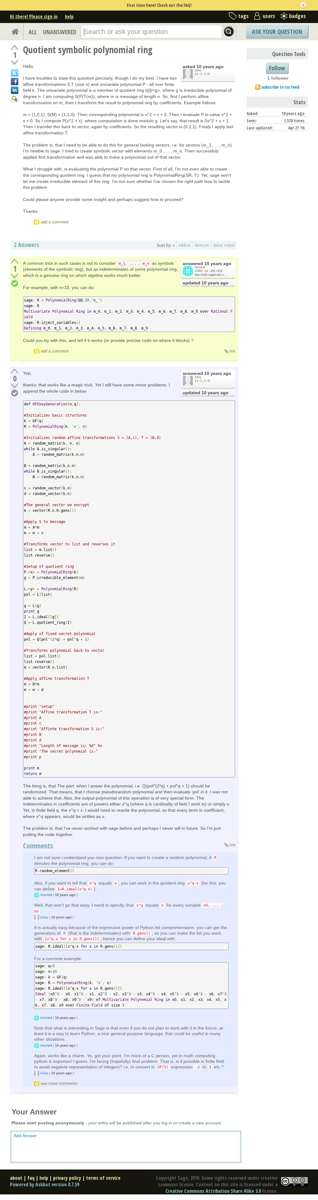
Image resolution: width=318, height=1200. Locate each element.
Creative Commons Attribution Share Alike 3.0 (213, 1191)
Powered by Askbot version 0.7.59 (44, 1184)
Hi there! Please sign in (33, 16)
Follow (277, 68)
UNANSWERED (59, 32)
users (269, 16)
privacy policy (67, 1177)
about (16, 1177)
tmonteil (200, 267)
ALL (33, 32)
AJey (198, 70)
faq (30, 1177)
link (232, 351)
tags (243, 16)
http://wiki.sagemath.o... (210, 274)
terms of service (103, 1177)
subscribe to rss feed (280, 87)
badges (297, 16)
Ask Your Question (277, 31)
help (69, 16)
